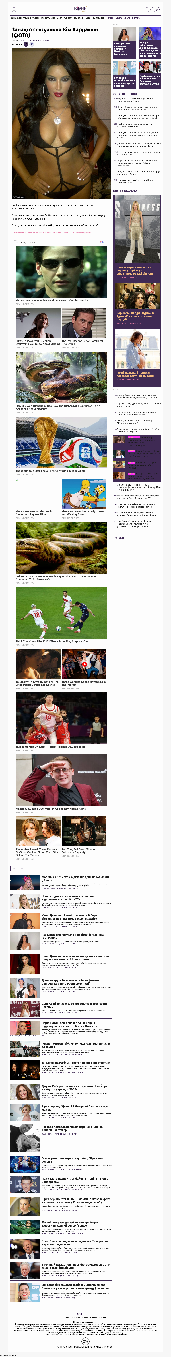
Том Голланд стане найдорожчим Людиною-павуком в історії (149, 80)
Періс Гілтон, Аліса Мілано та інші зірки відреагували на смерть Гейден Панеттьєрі (71, 1024)
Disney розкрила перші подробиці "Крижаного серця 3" (73, 1160)
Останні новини (125, 94)
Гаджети (68, 18)
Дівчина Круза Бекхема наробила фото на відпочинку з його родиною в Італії (71, 982)
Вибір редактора (125, 191)
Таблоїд (15, 40)
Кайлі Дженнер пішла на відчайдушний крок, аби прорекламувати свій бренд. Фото (75, 958)
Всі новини (16, 18)
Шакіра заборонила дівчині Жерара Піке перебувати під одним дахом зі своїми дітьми (150, 49)
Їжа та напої (98, 18)
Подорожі (79, 18)
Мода (59, 18)
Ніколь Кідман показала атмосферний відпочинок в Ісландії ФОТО (68, 898)
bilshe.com (83, 1318)
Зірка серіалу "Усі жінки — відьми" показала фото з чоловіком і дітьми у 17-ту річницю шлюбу (76, 1200)
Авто (88, 18)
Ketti (58, 888)
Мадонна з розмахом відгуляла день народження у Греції (75, 879)
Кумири (118, 18)
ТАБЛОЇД (27, 18)
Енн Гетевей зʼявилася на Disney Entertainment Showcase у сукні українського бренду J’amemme (75, 1286)
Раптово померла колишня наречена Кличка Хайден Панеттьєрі (72, 1128)
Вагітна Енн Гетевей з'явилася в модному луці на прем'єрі (124, 82)
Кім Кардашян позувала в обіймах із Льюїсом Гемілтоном (73, 936)
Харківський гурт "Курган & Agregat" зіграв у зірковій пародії (135, 316)
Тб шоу (35, 18)
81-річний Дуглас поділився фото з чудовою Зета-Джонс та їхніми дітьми (76, 1266)
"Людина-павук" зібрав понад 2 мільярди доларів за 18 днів (76, 1045)
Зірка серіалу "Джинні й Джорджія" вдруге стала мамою (75, 1108)
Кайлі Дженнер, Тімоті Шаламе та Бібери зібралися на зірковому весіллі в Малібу (69, 917)
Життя (110, 18)
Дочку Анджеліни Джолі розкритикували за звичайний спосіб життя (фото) (144, 453)
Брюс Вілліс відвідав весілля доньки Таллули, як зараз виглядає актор (75, 1243)
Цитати (127, 18)
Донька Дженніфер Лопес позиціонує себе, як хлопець (142, 465)
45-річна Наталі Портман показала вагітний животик (136, 374)
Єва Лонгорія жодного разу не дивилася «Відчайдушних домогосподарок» (141, 441)
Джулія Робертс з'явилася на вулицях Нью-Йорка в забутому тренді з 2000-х (75, 1088)
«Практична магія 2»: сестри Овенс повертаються (76, 1062)
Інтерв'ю (136, 18)
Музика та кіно (48, 18)
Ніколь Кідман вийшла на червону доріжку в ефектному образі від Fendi (135, 270)
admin (57, 1134)
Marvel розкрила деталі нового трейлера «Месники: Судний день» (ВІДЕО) (70, 1224)
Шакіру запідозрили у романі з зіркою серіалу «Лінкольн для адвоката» (143, 476)
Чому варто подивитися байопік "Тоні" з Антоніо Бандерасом (75, 1180)
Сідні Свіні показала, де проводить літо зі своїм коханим (74, 1005)
